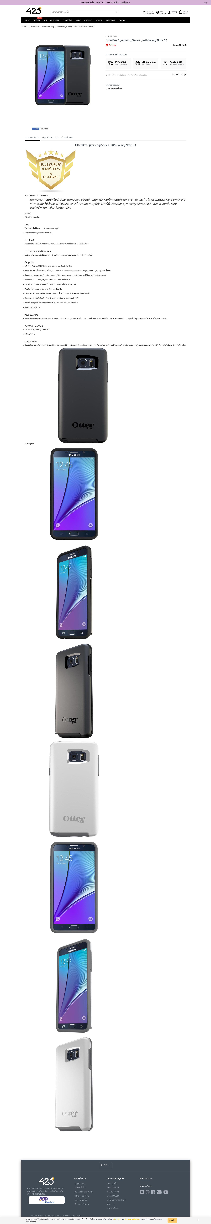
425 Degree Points (82, 1196)
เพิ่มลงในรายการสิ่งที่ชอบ (117, 75)
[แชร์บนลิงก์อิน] (181, 74)
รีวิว (56, 137)
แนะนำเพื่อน (44, 129)
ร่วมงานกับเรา (112, 1208)
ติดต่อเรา (110, 1204)
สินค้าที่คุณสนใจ (81, 1200)
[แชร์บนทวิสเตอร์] (177, 74)
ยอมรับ (172, 1220)
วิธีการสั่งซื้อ (112, 1183)
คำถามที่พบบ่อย (67, 137)
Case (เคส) (35, 26)
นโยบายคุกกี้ (117, 1219)
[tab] (32, 138)
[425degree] (33, 11)
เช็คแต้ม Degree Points (84, 1192)
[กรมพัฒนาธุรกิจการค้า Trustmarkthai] (46, 1203)
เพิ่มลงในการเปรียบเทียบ (139, 75)
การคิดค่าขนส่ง (113, 1196)
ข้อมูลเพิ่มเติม (47, 137)
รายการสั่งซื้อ (80, 1187)
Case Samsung (48, 26)
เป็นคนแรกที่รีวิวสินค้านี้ (179, 45)
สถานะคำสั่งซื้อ (113, 1192)
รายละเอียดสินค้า (32, 137)
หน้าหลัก (25, 26)
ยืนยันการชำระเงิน (82, 1204)
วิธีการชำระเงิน (113, 1187)
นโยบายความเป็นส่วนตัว (116, 1200)
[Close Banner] (207, 2)
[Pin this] (184, 74)
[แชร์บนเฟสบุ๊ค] (173, 74)
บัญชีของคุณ (80, 1183)
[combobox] (84, 12)
